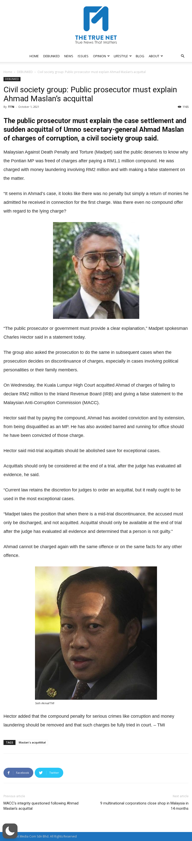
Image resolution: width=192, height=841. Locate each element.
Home (8, 72)
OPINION (99, 56)
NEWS (68, 56)
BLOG (140, 56)
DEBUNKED (51, 56)
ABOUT (154, 56)
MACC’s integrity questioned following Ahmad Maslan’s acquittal (41, 806)
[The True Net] (96, 25)
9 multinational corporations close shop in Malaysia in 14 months (144, 806)
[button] (182, 56)
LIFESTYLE (121, 56)
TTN (11, 107)
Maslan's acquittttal (32, 742)
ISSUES (83, 56)
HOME (34, 56)
